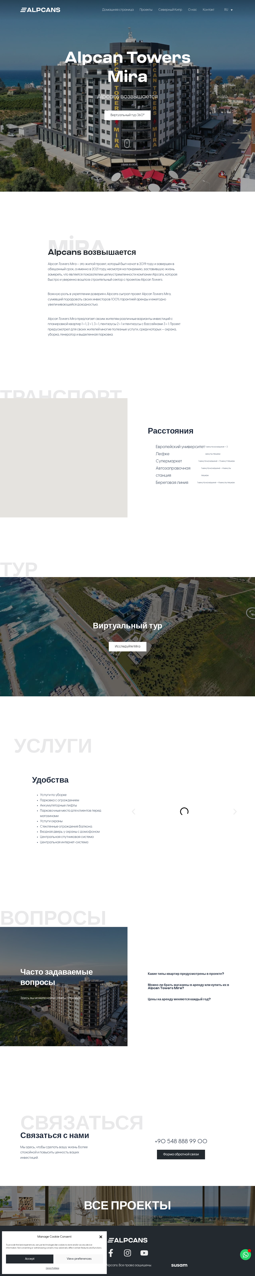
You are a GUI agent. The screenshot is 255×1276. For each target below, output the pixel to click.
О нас (192, 10)
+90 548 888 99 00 (181, 1141)
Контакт (208, 10)
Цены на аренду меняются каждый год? (179, 999)
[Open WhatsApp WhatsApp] (245, 1254)
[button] (101, 1237)
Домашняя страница (118, 10)
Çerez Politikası (52, 1268)
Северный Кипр (170, 10)
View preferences (79, 1258)
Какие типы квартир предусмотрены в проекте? (186, 973)
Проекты (146, 10)
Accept (29, 1258)
